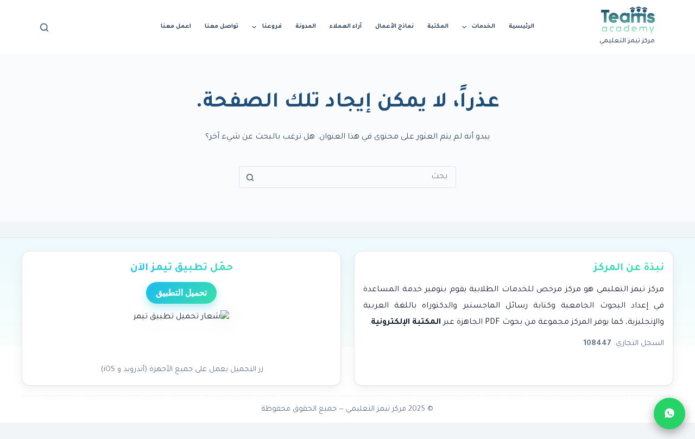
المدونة (305, 26)
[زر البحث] (249, 177)
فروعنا (272, 26)
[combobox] (358, 177)
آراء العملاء (346, 26)
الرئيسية (521, 26)
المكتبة (437, 26)
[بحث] (44, 27)
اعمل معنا (176, 26)
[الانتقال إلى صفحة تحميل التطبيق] (181, 334)
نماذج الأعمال (394, 26)
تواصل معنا (221, 26)
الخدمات (483, 26)
